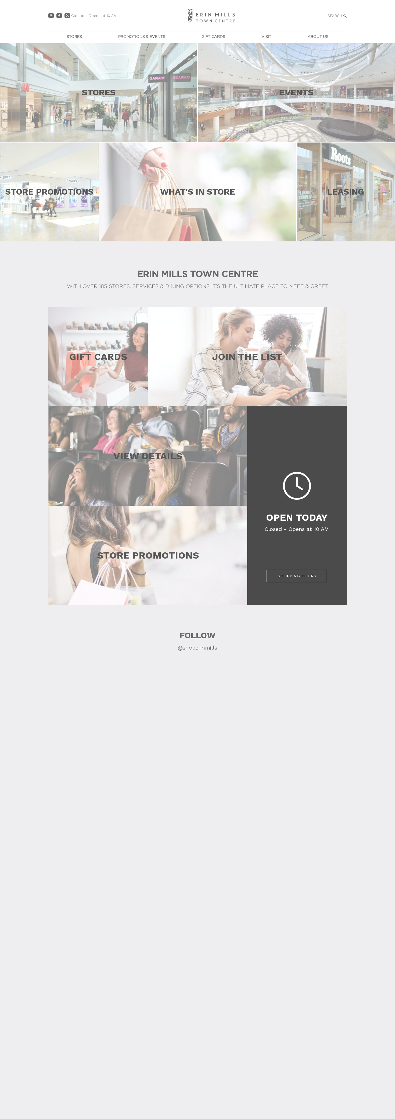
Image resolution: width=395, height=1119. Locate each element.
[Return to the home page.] (211, 15)
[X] (67, 15)
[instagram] (51, 15)
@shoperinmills (197, 647)
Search (335, 15)
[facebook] (59, 15)
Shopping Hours (297, 575)
